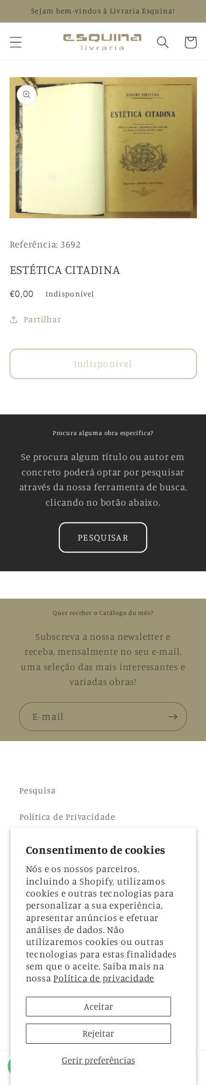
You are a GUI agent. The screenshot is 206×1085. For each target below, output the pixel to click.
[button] (15, 42)
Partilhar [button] (42, 319)
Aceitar (98, 1006)
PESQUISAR (103, 537)
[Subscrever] (172, 716)
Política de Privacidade (67, 816)
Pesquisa (37, 790)
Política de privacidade (103, 978)
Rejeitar (98, 1033)
